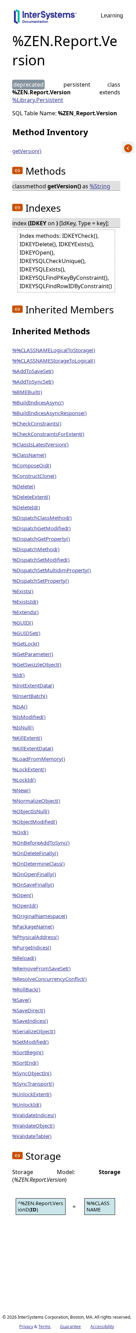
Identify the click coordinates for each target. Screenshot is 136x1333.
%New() (21, 790)
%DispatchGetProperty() (41, 538)
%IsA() (20, 706)
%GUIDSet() (26, 632)
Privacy (26, 1327)
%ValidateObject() (33, 1125)
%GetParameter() (32, 653)
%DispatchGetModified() (41, 528)
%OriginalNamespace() (39, 915)
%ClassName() (29, 454)
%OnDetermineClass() (38, 863)
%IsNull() (23, 727)
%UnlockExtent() (32, 1094)
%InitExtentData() (33, 685)
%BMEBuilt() (27, 391)
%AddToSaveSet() (33, 370)
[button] (17, 170)
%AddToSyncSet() (33, 381)
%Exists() (22, 591)
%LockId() (24, 779)
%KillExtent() (27, 737)
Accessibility (102, 1327)
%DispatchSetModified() (41, 559)
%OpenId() (25, 905)
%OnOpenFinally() (34, 874)
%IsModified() (29, 716)
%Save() (21, 999)
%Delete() (23, 486)
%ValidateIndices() (34, 1115)
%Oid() (20, 832)
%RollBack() (26, 989)
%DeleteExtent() (31, 496)
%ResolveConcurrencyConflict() (49, 978)
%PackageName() (33, 926)
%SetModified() (30, 1041)
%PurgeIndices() (31, 947)
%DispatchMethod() (36, 549)
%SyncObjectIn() (32, 1073)
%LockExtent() (29, 769)
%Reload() (24, 957)
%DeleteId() (26, 507)
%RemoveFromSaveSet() (41, 968)
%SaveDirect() (28, 1010)
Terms (44, 1327)
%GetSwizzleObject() (36, 664)
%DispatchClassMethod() (42, 517)
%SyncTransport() (33, 1083)
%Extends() (25, 612)
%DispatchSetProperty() (40, 580)
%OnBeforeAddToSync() (41, 842)
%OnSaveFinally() (33, 884)
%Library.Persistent (37, 100)
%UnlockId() (26, 1104)
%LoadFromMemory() (38, 758)
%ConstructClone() (34, 475)
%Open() (22, 894)
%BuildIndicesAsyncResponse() (49, 412)
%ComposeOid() (31, 465)
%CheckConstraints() (36, 423)
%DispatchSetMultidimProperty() (51, 570)
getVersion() (26, 150)
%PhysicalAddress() (35, 936)
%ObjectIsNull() (31, 811)
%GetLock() (25, 643)
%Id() (18, 674)
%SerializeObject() (33, 1031)
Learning (112, 16)
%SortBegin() (28, 1052)
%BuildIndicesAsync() (38, 402)
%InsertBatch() (29, 695)
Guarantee (70, 1327)
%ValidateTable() (32, 1135)
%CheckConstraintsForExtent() (48, 433)
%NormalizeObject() (36, 800)
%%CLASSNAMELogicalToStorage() (53, 350)
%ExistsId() (25, 601)
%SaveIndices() (30, 1020)
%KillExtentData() (32, 748)
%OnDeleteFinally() (35, 853)
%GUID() (22, 622)
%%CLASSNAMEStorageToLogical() (53, 360)
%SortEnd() (25, 1062)
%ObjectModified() (34, 821)
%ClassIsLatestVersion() (40, 444)
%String (100, 186)
